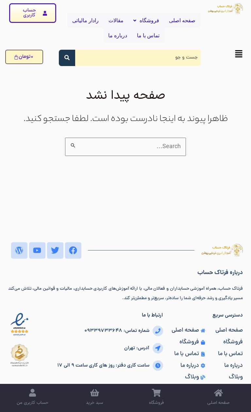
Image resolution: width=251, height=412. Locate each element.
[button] (225, 55)
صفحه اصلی (182, 20)
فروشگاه (149, 20)
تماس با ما (148, 35)
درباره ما (117, 35)
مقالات (116, 20)
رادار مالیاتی (85, 20)
